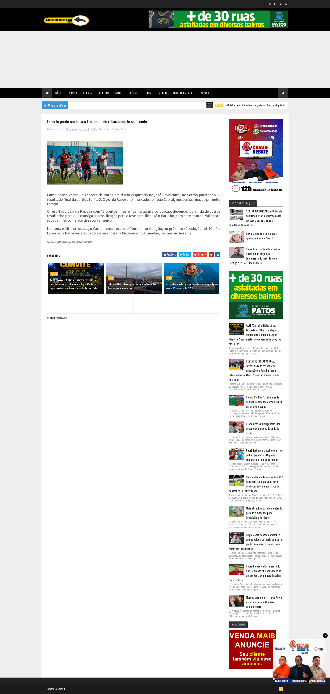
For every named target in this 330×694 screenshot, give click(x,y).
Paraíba (72, 93)
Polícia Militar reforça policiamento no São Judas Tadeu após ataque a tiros (132, 286)
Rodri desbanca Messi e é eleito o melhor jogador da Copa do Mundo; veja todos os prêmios (264, 455)
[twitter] (280, 4)
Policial (88, 93)
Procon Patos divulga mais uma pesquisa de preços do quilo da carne (263, 428)
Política (104, 93)
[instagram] (270, 4)
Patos (123, 129)
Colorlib (61, 688)
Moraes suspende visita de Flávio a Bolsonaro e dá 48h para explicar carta (264, 602)
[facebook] (265, 4)
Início (58, 93)
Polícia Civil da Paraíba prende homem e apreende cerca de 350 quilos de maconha (264, 401)
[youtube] (286, 4)
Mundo (163, 93)
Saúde (119, 93)
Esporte (134, 93)
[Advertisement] (165, 59)
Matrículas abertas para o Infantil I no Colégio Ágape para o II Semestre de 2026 (192, 286)
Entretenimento (182, 93)
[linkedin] (275, 4)
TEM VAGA (203, 93)
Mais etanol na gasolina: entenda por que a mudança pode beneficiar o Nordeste (264, 512)
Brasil (149, 93)
